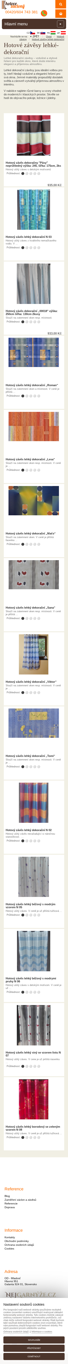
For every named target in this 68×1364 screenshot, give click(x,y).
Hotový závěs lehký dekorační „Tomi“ (30, 755)
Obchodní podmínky (17, 1241)
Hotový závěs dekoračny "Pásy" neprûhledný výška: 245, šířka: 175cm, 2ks (33, 164)
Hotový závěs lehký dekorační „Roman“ (32, 385)
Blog (7, 1195)
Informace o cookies (42, 1331)
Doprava (10, 1207)
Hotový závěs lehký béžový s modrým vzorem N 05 (30, 906)
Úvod (49, 36)
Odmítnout (34, 1356)
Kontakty (10, 1237)
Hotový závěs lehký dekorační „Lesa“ (30, 459)
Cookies (9, 1248)
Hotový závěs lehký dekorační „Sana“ (30, 607)
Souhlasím (34, 1340)
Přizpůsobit (34, 1348)
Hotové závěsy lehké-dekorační (48, 39)
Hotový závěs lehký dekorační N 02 (29, 830)
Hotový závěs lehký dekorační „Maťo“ (31, 533)
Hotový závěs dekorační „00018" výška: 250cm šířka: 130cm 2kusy (32, 313)
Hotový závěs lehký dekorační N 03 (29, 236)
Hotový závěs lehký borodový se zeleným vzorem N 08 (33, 1128)
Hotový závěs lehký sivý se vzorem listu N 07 (33, 1054)
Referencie (11, 1203)
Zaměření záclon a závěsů (20, 1199)
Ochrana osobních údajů (19, 1244)
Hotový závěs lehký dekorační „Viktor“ (31, 681)
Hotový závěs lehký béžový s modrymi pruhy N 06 (31, 980)
